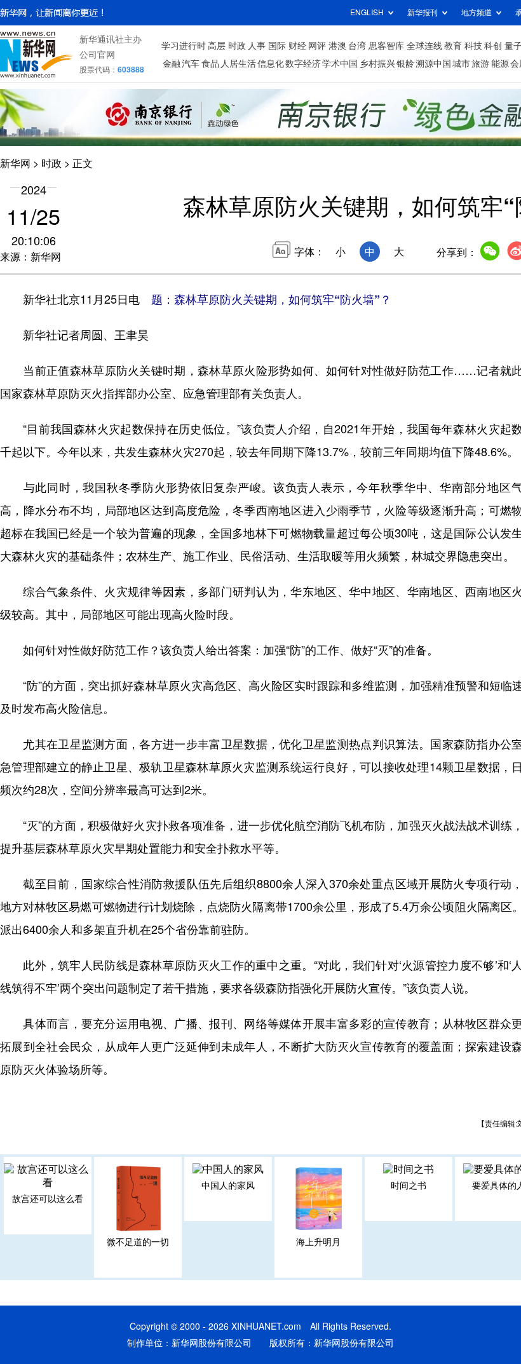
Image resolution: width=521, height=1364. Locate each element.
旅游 (480, 63)
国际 (277, 45)
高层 (217, 45)
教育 (453, 45)
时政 (237, 45)
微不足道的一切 (138, 1242)
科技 (473, 45)
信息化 (270, 63)
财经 (297, 45)
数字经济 (303, 63)
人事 (257, 45)
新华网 (15, 163)
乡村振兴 (377, 63)
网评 (317, 45)
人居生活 (238, 63)
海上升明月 (318, 1242)
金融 (171, 63)
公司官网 (97, 54)
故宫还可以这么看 (47, 1198)
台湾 (357, 45)
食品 (210, 63)
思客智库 (386, 45)
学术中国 (340, 63)
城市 (461, 63)
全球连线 (424, 45)
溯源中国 (433, 63)
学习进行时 (183, 45)
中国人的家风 (228, 1185)
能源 (500, 63)
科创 (493, 45)
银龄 (405, 63)
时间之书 (408, 1185)
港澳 (337, 45)
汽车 (191, 63)
